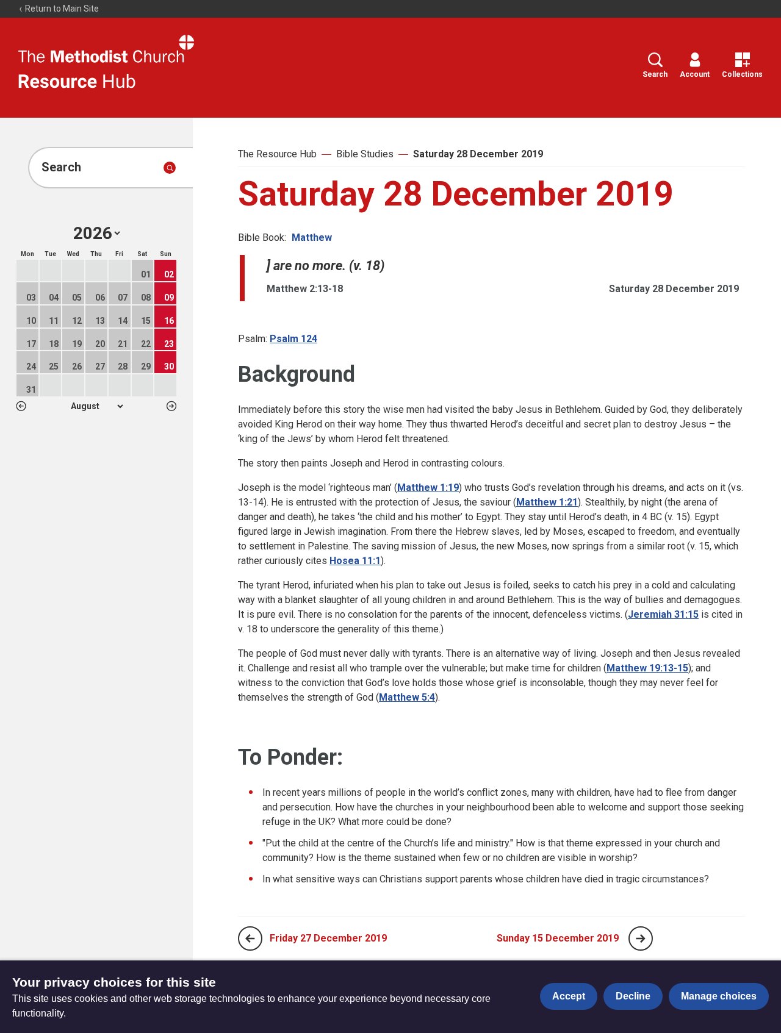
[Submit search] (170, 168)
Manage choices (719, 996)
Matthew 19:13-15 (647, 668)
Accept (568, 996)
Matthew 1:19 (428, 487)
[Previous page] (250, 938)
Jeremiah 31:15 (663, 614)
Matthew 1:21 (547, 502)
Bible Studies (365, 154)
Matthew (312, 237)
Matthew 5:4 (407, 697)
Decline (633, 996)
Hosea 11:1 (355, 561)
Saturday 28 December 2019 (478, 154)
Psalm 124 (293, 339)
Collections (742, 74)
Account (695, 74)
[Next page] (640, 938)
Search (655, 74)
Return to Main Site (61, 8)
